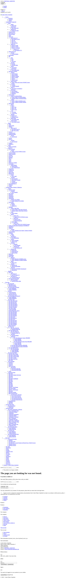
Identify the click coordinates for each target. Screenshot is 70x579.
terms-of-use (6, 519)
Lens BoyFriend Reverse (16, 399)
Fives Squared (12, 149)
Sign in (4, 533)
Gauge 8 (10, 131)
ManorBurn (12, 236)
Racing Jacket (12, 34)
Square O (9, 147)
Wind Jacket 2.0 (12, 51)
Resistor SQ (14, 115)
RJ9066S (11, 402)
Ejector (11, 135)
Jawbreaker (11, 55)
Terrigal (11, 140)
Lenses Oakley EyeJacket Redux (18, 97)
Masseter (12, 257)
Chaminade (11, 255)
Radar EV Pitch (14, 46)
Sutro (10, 35)
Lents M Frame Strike (16, 281)
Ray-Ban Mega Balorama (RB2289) (19, 345)
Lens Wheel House (15, 167)
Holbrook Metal (12, 134)
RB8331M (11, 407)
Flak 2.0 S (13, 41)
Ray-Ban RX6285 (13, 314)
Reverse (9, 291)
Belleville (11, 254)
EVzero (11, 52)
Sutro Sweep (12, 81)
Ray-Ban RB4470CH (13, 347)
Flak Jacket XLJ (15, 28)
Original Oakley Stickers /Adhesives (14, 187)
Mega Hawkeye (12, 325)
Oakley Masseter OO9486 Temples (19, 260)
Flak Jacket (12, 26)
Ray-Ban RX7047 (13, 302)
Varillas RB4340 (12, 436)
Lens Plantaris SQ (18, 247)
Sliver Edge (11, 172)
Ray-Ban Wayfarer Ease (12, 434)
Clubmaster (11, 413)
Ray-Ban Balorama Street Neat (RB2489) (21, 341)
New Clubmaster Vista (14, 410)
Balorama (12, 336)
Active (8, 188)
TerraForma (11, 198)
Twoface (11, 155)
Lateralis (12, 191)
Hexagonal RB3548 (15, 368)
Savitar (10, 138)
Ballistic (9, 271)
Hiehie (7, 457)
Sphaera (11, 72)
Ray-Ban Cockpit (12, 357)
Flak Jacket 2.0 (13, 38)
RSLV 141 (13, 108)
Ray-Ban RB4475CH (13, 330)
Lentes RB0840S (12, 288)
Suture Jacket (13, 120)
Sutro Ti (11, 87)
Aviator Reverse (12, 292)
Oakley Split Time (14, 208)
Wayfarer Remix (15, 335)
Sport (8, 23)
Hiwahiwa (8, 456)
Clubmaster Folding (13, 412)
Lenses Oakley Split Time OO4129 (19, 209)
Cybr (11, 110)
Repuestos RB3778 (15, 333)
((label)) (2, 563)
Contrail (10, 143)
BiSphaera (12, 89)
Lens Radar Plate (15, 119)
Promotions (5, 507)
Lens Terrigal (14, 141)
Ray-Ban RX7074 (13, 321)
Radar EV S (15, 49)
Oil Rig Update (12, 152)
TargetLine (11, 168)
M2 (9, 56)
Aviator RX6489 (12, 309)
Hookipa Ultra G (12, 444)
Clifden (11, 99)
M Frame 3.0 (13, 273)
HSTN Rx (14, 218)
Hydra (11, 66)
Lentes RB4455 (12, 431)
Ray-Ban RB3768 (14, 328)
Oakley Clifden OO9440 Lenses (18, 101)
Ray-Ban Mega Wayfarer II (13, 296)
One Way (8, 462)
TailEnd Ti (11, 144)
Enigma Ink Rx (14, 251)
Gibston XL (14, 205)
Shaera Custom (14, 77)
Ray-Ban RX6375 (13, 318)
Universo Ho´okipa (11, 439)
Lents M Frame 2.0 (15, 277)
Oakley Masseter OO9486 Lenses (18, 259)
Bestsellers (5, 509)
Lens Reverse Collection (15, 394)
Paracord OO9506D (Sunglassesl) (18, 268)
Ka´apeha (8, 454)
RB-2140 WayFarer (13, 393)
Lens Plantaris (17, 245)
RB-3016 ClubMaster (13, 378)
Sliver (10, 159)
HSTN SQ (14, 223)
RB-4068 (11, 386)
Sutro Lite (11, 36)
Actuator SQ (14, 182)
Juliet (10, 124)
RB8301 (10, 382)
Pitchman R (11, 173)
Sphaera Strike (14, 75)
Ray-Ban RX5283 (13, 313)
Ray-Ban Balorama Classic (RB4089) (20, 338)
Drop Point (11, 202)
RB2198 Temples (12, 286)
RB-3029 (11, 381)
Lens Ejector (14, 136)
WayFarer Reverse (13, 294)
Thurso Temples (14, 240)
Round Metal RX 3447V (14, 310)
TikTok (4, 500)
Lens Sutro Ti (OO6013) (16, 88)
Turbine (11, 229)
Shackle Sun (14, 265)
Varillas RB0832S (13, 298)
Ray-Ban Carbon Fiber (14, 355)
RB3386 (10, 379)
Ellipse (10, 20)
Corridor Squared (15, 86)
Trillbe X (11, 228)
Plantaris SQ (15, 246)
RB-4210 (11, 391)
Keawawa (8, 463)
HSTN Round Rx (18, 220)
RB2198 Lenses (12, 284)
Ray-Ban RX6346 (13, 315)
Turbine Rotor (12, 231)
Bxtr (11, 57)
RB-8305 (11, 384)
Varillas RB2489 (17, 344)
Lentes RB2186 (12, 428)
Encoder (12, 62)
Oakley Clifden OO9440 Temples (18, 102)
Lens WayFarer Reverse (16, 398)
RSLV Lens (14, 109)
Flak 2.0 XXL (14, 43)
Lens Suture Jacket (15, 122)
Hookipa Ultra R (12, 445)
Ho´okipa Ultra (12, 441)
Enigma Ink (12, 249)
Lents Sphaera (14, 73)
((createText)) (10, 564)
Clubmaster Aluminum (14, 414)
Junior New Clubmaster (14, 420)
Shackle (11, 263)
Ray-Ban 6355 (12, 317)
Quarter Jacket (12, 31)
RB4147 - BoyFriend (13, 387)
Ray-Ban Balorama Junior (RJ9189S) (19, 346)
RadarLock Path (15, 30)
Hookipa (11, 440)
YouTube (5, 497)
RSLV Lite (13, 107)
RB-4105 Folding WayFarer (15, 375)
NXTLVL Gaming (13, 162)
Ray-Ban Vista (10, 299)
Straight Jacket (12, 189)
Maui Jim (6, 438)
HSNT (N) (14, 215)
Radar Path (13, 25)
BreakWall (8, 447)
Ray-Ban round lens (13, 359)
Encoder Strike (14, 65)
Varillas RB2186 (12, 429)
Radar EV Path (14, 45)
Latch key (11, 171)
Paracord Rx (14, 270)
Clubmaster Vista (12, 423)
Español (5, 6)
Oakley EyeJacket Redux (15, 96)
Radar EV (12, 44)
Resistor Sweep (14, 117)
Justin (10, 371)
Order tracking (6, 532)
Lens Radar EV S (18, 50)
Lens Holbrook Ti (12, 183)
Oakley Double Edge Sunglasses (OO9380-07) (19, 225)
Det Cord (11, 272)
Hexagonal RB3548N (16, 370)
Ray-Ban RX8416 (13, 323)
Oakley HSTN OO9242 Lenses (21, 217)
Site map (5, 524)
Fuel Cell (11, 156)
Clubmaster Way (12, 425)
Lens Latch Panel (15, 70)
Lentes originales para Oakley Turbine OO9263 (21, 230)
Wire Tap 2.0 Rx (15, 130)
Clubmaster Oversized (13, 417)
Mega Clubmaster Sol (13, 424)
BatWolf (10, 157)
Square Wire (11, 125)
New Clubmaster (12, 418)
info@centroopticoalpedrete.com (12, 549)
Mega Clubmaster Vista (14, 421)
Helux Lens (14, 262)
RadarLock (12, 29)
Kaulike (7, 450)
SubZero (11, 19)
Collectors (9, 18)
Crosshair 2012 (12, 133)
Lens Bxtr (13, 61)
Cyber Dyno (14, 113)
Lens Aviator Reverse (16, 396)
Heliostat (11, 184)
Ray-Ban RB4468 (14, 349)
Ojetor (11, 234)
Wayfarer (12, 334)
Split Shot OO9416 (13, 71)
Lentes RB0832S (12, 297)
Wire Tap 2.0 (13, 128)
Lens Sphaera (14, 91)
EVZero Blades (14, 54)
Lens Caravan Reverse (16, 397)
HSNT (11, 214)
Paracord (12, 267)
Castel (11, 175)
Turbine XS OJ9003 (14, 199)
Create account (6, 534)
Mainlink (11, 207)
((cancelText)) (3, 564)
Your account (3, 527)
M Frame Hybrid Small (14, 278)
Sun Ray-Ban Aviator (13, 354)
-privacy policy (6, 520)
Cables (10, 186)
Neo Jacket (11, 193)
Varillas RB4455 (12, 433)
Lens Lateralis (14, 192)
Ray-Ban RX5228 (13, 303)
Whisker (10, 126)
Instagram (5, 499)
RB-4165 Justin (12, 388)
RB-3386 (11, 360)
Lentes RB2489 (17, 342)
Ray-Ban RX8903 (13, 324)
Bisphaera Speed (15, 92)
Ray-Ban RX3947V (13, 305)
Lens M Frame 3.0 (15, 275)
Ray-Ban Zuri (10, 430)
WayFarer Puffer (9, 408)
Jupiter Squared (12, 154)
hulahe (7, 458)
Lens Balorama (12, 400)
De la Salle (11, 256)
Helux (11, 261)
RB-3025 (11, 373)
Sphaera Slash (14, 80)
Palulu (7, 449)
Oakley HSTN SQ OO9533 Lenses (22, 224)
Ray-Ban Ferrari (10, 405)
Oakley (6, 17)
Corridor (12, 83)
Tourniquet (11, 196)
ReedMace (11, 226)
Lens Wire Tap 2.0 (15, 129)
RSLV (11, 104)
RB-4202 (11, 376)
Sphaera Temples (15, 76)
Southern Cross (9, 451)
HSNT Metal (14, 222)
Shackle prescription (15, 266)
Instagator (11, 194)
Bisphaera (13, 93)
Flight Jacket (11, 94)
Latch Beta (11, 163)
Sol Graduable (10, 361)
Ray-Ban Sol (10, 326)
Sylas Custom (14, 213)
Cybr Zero (13, 112)
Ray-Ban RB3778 (14, 331)
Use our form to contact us (9, 522)
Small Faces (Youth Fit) (11, 22)
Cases (8, 145)
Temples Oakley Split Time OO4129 (19, 210)
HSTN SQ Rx (17, 219)
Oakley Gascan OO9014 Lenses (18, 151)
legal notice (5, 518)
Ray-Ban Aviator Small (14, 356)
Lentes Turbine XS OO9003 (17, 201)
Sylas (11, 212)
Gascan (11, 150)
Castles (7, 455)
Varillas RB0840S (13, 289)
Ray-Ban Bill (10, 283)
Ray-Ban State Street (11, 426)
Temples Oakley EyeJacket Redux (18, 98)
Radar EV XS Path (15, 47)
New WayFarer (12, 366)
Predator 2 (11, 362)
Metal (8, 123)
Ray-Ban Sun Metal (11, 352)
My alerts (5, 536)
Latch (10, 160)
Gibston (11, 203)
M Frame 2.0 (13, 276)
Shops (4, 525)
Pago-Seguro (6, 521)
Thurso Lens (14, 241)
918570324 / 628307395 (9, 1)
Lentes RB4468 (14, 350)
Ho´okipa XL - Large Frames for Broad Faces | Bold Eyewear (22, 442)
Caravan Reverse (12, 293)
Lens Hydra (14, 67)
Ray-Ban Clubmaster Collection (14, 409)
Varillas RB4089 (17, 340)
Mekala (7, 452)
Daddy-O (11, 365)
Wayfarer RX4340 (13, 307)
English (5, 7)
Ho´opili (8, 446)
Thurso (11, 239)
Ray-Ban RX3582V (13, 304)
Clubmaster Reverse (13, 419)
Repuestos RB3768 (15, 329)
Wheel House (13, 165)
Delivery (5, 516)
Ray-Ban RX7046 (13, 320)
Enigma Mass (14, 252)
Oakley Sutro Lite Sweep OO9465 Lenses (20, 82)
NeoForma (11, 197)
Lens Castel (14, 176)
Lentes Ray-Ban (10, 372)
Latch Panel (12, 68)
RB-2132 (11, 377)
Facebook (5, 496)
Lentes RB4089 (17, 339)
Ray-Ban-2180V (12, 308)
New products (6, 508)
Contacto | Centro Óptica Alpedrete (10, 465)
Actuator (12, 177)
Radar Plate (12, 118)
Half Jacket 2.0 (12, 33)
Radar (11, 24)
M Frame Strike (13, 280)
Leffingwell (11, 170)
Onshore (8, 461)
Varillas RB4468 (15, 351)
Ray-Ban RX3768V (13, 300)
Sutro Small (11, 103)
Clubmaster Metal (12, 415)
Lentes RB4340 (12, 435)
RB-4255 (11, 403)
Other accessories (12, 146)
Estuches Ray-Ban (10, 404)
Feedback (11, 233)
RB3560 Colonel (12, 392)
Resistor (11, 114)
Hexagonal (12, 367)
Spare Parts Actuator (15, 180)
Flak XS (13, 40)
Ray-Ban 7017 (12, 319)
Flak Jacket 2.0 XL (15, 39)
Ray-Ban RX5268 (13, 312)
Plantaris (12, 242)
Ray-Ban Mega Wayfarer (12, 287)
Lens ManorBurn (15, 238)
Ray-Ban (6, 282)
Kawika (7, 460)
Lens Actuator (14, 178)
